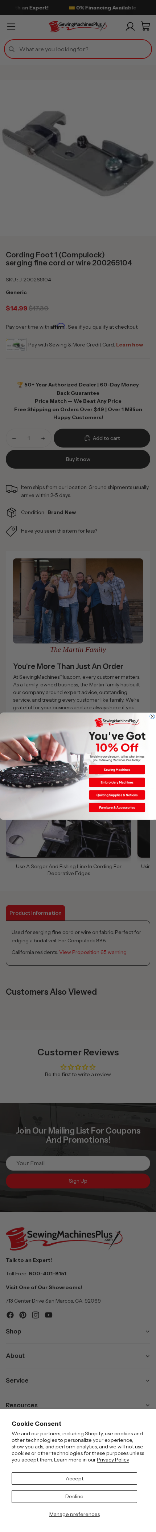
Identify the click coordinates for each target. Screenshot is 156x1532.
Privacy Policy (113, 1459)
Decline (74, 1496)
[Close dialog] (152, 716)
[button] (117, 769)
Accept (74, 1478)
